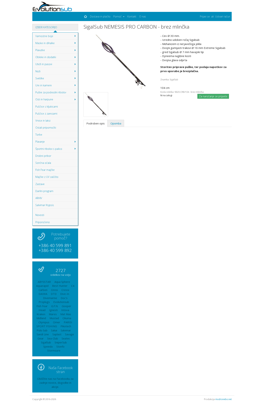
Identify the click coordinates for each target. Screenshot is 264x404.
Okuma (66, 318)
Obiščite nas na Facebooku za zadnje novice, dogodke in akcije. (55, 383)
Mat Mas (65, 314)
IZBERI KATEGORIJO (46, 27)
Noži (56, 72)
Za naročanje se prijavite (213, 96)
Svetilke (56, 79)
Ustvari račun (222, 16)
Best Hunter (60, 285)
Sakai (54, 330)
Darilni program (44, 191)
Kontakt (131, 16)
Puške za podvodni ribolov (56, 93)
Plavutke (56, 50)
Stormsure (53, 350)
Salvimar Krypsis (44, 205)
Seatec (66, 338)
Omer (56, 322)
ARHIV (38, 198)
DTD (54, 294)
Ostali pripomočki (45, 127)
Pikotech (66, 326)
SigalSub (46, 342)
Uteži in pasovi (56, 65)
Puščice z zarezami (46, 113)
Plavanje (56, 142)
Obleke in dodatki (56, 58)
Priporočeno (42, 222)
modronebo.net (223, 399)
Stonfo (60, 346)
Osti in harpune (56, 100)
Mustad (54, 318)
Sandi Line (43, 334)
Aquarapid (42, 285)
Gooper (66, 306)
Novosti (39, 215)
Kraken (41, 314)
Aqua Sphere (62, 282)
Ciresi (54, 290)
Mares (53, 314)
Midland (41, 318)
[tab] (55, 27)
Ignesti (53, 310)
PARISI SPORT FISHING (54, 324)
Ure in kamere (56, 86)
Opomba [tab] (115, 123)
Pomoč (117, 16)
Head (42, 310)
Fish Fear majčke (45, 170)
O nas (142, 16)
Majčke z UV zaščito (46, 177)
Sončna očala (43, 163)
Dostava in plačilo (100, 16)
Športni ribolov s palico (56, 149)
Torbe (38, 134)
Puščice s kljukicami (46, 106)
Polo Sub (42, 330)
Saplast (56, 334)
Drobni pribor (43, 156)
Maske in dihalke (56, 43)
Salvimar (66, 330)
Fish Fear (42, 306)
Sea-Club (52, 338)
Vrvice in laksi (42, 120)
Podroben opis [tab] (95, 123)
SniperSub (61, 342)
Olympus (43, 322)
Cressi (65, 290)
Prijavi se (205, 16)
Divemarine (50, 298)
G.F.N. (54, 306)
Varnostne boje (56, 36)
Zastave (40, 184)
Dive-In (64, 294)
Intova (65, 310)
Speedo (48, 346)
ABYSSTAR (44, 282)
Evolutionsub (61, 302)
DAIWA (43, 294)
